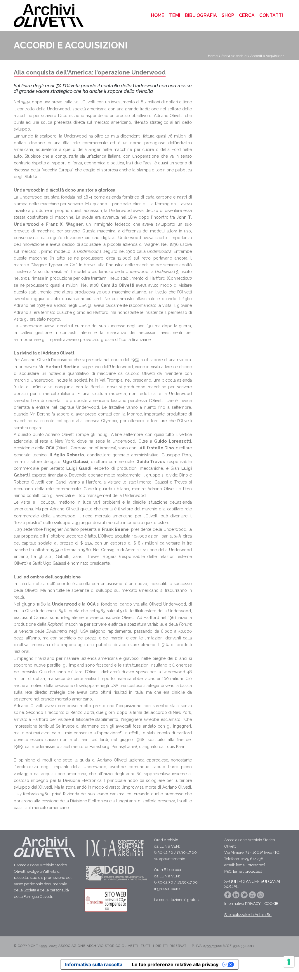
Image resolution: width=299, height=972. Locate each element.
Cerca (247, 15)
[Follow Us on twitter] (245, 897)
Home (159, 15)
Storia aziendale (233, 56)
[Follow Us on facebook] (228, 897)
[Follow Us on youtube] (253, 897)
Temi (174, 15)
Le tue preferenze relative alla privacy (175, 964)
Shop (228, 15)
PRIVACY (253, 903)
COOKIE (271, 903)
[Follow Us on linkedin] (236, 897)
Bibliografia (201, 15)
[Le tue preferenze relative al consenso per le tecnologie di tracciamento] (288, 961)
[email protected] (250, 865)
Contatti (271, 15)
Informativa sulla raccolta (93, 964)
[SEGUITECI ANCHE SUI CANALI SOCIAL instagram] (260, 897)
